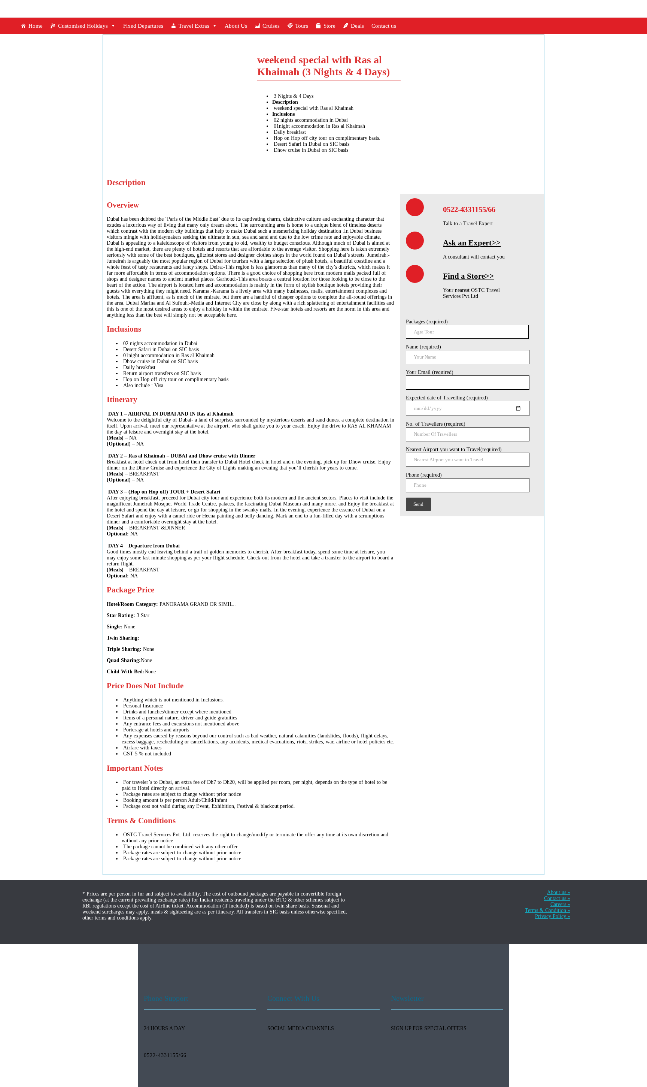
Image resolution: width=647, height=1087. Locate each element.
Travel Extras (194, 26)
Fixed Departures (143, 26)
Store (329, 26)
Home (35, 26)
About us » (558, 892)
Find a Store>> (468, 276)
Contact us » (557, 898)
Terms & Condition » (547, 910)
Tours (301, 26)
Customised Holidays (83, 26)
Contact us (383, 26)
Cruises (271, 26)
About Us (236, 26)
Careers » (560, 904)
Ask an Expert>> (472, 242)
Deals (357, 26)
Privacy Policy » (552, 916)
